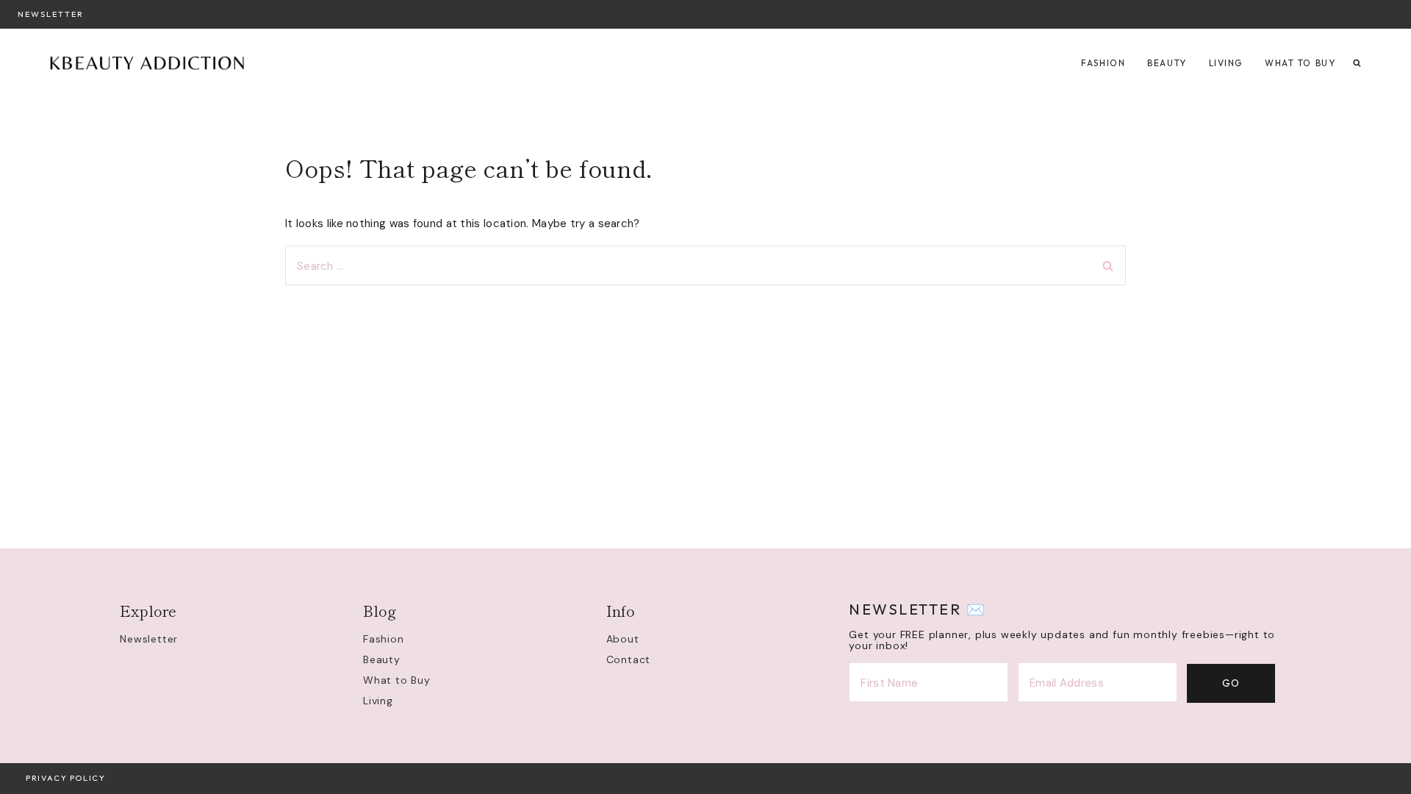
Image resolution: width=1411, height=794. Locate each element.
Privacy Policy (65, 778)
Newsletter (51, 14)
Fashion (1103, 62)
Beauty (1166, 62)
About (622, 638)
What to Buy (1300, 62)
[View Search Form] (1357, 63)
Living (1226, 62)
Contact (628, 659)
